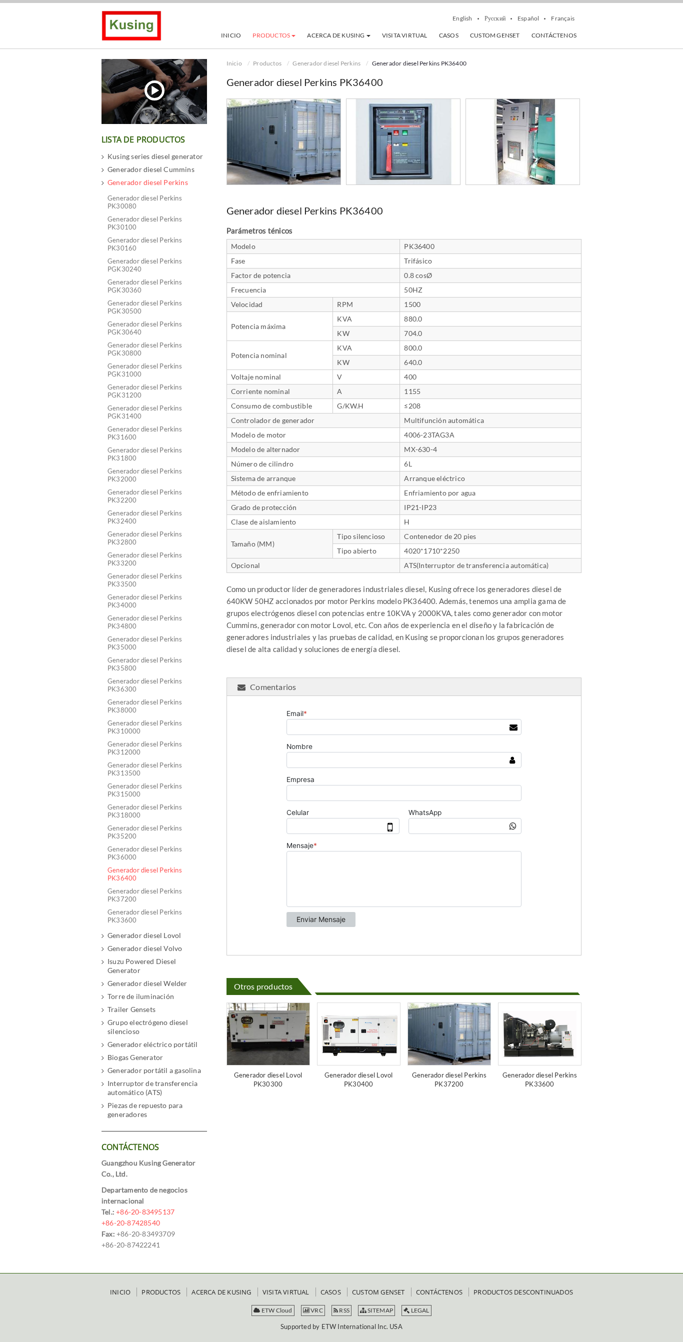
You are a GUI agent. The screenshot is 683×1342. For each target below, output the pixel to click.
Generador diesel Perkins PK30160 (145, 244)
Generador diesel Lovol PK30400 (358, 1079)
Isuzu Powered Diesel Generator (142, 965)
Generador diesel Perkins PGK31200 (145, 391)
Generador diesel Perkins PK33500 (145, 580)
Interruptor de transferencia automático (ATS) (153, 1087)
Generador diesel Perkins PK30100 (145, 223)
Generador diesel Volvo (145, 948)
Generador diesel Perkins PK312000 (145, 748)
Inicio (234, 63)
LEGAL (419, 1310)
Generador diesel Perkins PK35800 (145, 664)
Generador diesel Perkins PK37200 (449, 1079)
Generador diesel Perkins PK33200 (145, 559)
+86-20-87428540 (131, 1222)
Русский (495, 19)
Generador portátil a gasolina (154, 1070)
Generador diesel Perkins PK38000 (145, 706)
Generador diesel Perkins (326, 63)
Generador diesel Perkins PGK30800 (145, 349)
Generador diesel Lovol (144, 935)
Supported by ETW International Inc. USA (341, 1326)
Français (562, 19)
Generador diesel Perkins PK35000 (145, 643)
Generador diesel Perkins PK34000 (145, 601)
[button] (274, 35)
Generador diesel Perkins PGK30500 (145, 307)
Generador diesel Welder (148, 983)
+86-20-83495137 (145, 1212)
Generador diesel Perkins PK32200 (145, 496)
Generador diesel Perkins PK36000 (145, 853)
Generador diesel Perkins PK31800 (145, 454)
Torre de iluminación (141, 996)
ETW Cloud (276, 1310)
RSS (344, 1310)
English (462, 19)
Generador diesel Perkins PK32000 (145, 475)
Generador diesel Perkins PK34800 (145, 622)
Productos (267, 63)
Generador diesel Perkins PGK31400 (145, 412)
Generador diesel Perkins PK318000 (145, 811)
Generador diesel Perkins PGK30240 (145, 265)
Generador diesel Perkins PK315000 (145, 790)
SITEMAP (379, 1310)
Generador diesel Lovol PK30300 (268, 1079)
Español (528, 19)
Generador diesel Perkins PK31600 (145, 433)
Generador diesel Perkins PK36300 (145, 685)
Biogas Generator (135, 1057)
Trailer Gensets (132, 1009)
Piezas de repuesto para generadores (145, 1109)
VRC (316, 1310)
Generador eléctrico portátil (153, 1044)
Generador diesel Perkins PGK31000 (145, 370)
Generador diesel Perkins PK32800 (145, 538)
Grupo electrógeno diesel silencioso (148, 1027)
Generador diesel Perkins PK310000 (145, 727)
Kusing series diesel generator (155, 156)
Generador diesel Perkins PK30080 (145, 202)
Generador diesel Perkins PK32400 (145, 517)
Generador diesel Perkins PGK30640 (145, 328)
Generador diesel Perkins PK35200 (145, 832)
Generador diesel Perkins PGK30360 (145, 286)
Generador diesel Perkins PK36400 (145, 874)
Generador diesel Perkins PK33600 (539, 1079)
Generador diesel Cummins (151, 169)
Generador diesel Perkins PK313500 (145, 769)
